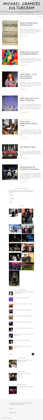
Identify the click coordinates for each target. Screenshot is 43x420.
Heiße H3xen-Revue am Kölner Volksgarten (29, 99)
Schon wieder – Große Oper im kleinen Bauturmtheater (28, 76)
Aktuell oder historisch (25, 119)
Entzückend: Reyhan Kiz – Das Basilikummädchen (30, 53)
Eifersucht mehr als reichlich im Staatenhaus (29, 168)
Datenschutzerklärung (13, 412)
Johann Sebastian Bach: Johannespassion (29, 24)
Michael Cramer (22, 27)
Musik (21, 20)
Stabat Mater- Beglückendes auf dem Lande (28, 123)
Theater (21, 50)
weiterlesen (24, 36)
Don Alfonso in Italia (28, 147)
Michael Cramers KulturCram (21, 6)
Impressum (11, 408)
